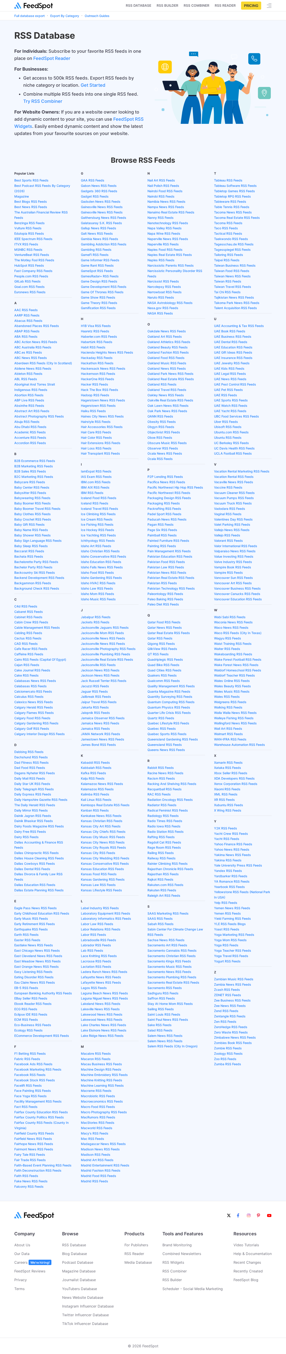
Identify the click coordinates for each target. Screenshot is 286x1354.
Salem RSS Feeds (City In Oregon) (172, 1046)
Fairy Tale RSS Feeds (29, 1154)
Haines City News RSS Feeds (102, 416)
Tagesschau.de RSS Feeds (234, 244)
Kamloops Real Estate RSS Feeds (105, 805)
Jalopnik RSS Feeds (95, 713)
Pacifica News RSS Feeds (166, 482)
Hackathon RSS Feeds (97, 363)
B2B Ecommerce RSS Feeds (34, 461)
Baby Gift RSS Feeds (29, 524)
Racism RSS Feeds (161, 778)
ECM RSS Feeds (26, 1019)
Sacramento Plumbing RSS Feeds (171, 977)
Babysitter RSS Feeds (30, 493)
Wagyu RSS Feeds (227, 638)
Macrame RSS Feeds (96, 1090)
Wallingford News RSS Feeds (235, 723)
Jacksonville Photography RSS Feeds (108, 649)
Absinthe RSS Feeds (29, 405)
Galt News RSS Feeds (97, 233)
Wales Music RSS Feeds (232, 691)
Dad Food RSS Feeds (29, 768)
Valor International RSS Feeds (235, 546)
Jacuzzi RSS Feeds (95, 686)
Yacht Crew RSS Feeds (231, 833)
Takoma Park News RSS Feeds (236, 303)
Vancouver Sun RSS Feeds (233, 578)
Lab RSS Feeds (92, 950)
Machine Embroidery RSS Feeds (104, 1075)
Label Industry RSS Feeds (100, 908)
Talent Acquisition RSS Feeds (235, 308)
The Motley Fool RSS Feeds (34, 260)
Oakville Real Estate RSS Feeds (170, 400)
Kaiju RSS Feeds (93, 778)
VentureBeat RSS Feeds (31, 255)
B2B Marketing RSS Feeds (33, 466)
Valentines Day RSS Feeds (233, 519)
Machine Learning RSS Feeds (102, 1085)
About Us (22, 1245)
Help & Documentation (252, 1253)
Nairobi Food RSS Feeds (165, 191)
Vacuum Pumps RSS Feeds (234, 498)
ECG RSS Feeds (25, 1009)
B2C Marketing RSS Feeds (33, 477)
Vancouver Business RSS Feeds (237, 588)
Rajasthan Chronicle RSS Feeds (170, 869)
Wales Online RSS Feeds (232, 681)
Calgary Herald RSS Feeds (33, 707)
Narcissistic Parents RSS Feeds (170, 265)
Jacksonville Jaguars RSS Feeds (105, 627)
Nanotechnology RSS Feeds (167, 223)
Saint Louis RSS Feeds (163, 1014)
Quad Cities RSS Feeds (164, 670)
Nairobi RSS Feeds (161, 196)
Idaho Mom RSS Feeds (97, 594)
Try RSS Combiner (42, 101)
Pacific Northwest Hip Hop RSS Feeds (175, 487)
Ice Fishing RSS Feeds (97, 524)
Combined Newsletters (181, 1253)
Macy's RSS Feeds (94, 1133)
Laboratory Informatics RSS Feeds (106, 918)
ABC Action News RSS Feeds (35, 342)
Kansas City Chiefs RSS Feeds (103, 831)
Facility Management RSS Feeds (38, 1101)
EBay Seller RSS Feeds (30, 998)
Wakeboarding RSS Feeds (233, 654)
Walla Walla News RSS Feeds (235, 713)
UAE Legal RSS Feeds (230, 373)
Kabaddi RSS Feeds (95, 762)
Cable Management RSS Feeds (37, 627)
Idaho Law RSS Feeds (97, 588)
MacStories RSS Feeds (97, 1122)
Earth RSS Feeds (26, 934)
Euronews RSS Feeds (30, 292)
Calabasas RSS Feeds (30, 686)
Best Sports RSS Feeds (31, 180)
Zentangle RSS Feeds (230, 1016)
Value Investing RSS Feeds (233, 556)
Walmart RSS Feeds (228, 734)
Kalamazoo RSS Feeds (97, 789)
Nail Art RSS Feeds (161, 180)
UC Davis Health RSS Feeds (234, 448)
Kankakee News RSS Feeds (101, 816)
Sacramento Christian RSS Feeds (171, 956)
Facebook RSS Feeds (30, 1075)
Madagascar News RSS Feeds (103, 1144)
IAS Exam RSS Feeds (96, 477)
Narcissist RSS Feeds (163, 281)
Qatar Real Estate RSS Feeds (168, 633)
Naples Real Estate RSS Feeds (169, 255)
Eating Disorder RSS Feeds (34, 977)
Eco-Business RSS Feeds (32, 1025)
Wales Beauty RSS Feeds (232, 686)
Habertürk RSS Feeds (96, 342)
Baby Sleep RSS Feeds (31, 546)
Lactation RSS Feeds (96, 966)
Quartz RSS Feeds (160, 718)
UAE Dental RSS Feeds (230, 342)
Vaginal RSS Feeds (228, 514)
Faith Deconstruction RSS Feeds (37, 1170)
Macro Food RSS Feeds (98, 1107)
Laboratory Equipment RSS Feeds (105, 913)
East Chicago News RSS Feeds (37, 950)
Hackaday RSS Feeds (97, 358)
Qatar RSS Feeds (159, 638)
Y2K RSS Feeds (225, 828)
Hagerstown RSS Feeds (98, 405)
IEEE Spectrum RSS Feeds (33, 239)
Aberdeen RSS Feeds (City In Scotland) (43, 363)
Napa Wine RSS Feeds (163, 233)
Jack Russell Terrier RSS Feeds (103, 681)
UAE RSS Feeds (225, 395)
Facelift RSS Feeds (28, 1085)
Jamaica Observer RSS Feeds (103, 718)
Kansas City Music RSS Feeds (103, 837)
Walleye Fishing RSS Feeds (234, 718)
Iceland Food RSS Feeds (98, 498)
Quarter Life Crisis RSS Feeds (169, 713)
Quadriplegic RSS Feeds (165, 659)
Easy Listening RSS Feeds (33, 972)
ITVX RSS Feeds (26, 244)
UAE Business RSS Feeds (232, 336)
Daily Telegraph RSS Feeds (34, 789)
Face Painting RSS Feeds (32, 1090)
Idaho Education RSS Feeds (101, 562)
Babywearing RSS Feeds (32, 498)
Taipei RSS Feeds (227, 260)
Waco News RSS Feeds (231, 627)
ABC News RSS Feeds (30, 358)
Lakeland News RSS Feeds (100, 1004)
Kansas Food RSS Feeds (99, 874)
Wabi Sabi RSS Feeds (230, 617)
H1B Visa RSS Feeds (96, 326)
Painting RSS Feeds (161, 546)
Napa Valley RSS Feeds (164, 228)
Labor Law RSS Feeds (97, 924)
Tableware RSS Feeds (230, 201)
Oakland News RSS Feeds (166, 368)
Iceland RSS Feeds (94, 503)
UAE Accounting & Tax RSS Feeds (239, 326)
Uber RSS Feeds (226, 422)
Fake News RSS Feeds (31, 1181)
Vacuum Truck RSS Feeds (233, 503)
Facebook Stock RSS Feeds (34, 1080)
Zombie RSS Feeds (228, 1048)
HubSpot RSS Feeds (29, 265)
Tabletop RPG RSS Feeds (232, 196)
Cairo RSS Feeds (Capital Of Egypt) (40, 659)
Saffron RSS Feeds (161, 998)
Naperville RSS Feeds (163, 244)
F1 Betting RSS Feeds (30, 1053)
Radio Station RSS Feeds (165, 831)
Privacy (20, 1280)
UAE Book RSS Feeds (229, 331)
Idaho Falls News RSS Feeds (102, 567)
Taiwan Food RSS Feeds (231, 271)
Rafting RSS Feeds (161, 837)
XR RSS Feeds (224, 799)
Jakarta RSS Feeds (95, 707)
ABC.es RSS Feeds (28, 352)
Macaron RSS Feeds (96, 1059)
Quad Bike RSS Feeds (163, 665)
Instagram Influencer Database (88, 1306)
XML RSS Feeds (226, 794)
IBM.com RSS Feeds (96, 482)
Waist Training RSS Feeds (233, 643)
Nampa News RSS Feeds (165, 207)
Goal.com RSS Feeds (29, 287)
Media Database (138, 1262)
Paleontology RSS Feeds (165, 594)
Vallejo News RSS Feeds (232, 530)
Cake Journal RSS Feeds (32, 670)
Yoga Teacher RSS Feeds (232, 950)
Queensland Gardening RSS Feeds (172, 739)
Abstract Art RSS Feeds (31, 411)
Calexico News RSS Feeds (33, 702)
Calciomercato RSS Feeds (33, 691)
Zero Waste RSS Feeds (231, 1032)
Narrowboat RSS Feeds (164, 292)
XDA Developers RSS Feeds (234, 778)
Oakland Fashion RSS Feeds (168, 352)
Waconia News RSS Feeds (233, 622)
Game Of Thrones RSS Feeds (102, 292)
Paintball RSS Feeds (162, 535)
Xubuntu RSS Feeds (228, 805)
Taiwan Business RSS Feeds (235, 265)
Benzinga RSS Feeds (29, 223)
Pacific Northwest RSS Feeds (168, 493)
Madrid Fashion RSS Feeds (100, 1170)
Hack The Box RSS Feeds (99, 390)
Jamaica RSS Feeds (95, 728)
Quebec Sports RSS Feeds (167, 734)
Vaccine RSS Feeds (228, 487)
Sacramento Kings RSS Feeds (169, 961)
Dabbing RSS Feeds (29, 752)
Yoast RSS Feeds (226, 929)
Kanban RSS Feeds (95, 810)
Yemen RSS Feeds (227, 913)
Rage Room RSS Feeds (164, 847)
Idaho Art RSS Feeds (96, 546)
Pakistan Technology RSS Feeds (171, 588)
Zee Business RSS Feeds (232, 1000)
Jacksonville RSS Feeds (98, 665)
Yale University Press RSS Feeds (238, 865)
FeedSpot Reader (51, 58)
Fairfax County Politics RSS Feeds (39, 1117)
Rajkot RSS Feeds (160, 879)
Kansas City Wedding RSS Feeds (105, 858)
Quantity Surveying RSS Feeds (169, 696)
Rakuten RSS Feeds (161, 890)
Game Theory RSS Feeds (99, 303)
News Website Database (82, 1297)
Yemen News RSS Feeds (232, 908)
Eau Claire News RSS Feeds (34, 982)
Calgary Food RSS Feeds (32, 718)
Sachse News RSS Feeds (166, 940)
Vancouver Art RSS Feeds (233, 583)
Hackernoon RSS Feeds (98, 373)
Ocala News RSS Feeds (164, 453)
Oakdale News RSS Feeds (166, 331)
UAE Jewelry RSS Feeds (232, 363)
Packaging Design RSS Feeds (169, 498)
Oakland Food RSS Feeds (166, 358)
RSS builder (167, 5)
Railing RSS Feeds (160, 853)
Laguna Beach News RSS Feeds (104, 993)
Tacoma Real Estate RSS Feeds (237, 217)
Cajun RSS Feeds (26, 665)
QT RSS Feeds (158, 654)
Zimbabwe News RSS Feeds (235, 1037)
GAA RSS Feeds (92, 180)
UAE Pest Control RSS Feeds (235, 384)
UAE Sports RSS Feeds (231, 400)
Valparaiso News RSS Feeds (235, 551)
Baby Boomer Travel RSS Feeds (37, 508)
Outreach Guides (97, 16)
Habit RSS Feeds (93, 347)
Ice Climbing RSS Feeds (98, 514)
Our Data (21, 1253)
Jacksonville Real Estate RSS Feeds (107, 659)
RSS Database (74, 1245)
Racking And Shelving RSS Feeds (171, 784)
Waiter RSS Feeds (227, 649)
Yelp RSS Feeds (225, 903)
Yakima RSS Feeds (228, 860)
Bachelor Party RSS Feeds (33, 567)
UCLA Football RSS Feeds (233, 453)
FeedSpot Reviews (29, 1271)
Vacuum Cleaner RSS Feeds (234, 493)
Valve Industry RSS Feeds (233, 562)
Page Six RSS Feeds (162, 530)
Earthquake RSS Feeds (31, 929)
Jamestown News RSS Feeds (102, 739)
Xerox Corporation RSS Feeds (235, 784)
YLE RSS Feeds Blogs (230, 924)
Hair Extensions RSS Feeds (100, 443)
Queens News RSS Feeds (166, 750)
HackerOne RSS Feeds (97, 379)
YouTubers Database (79, 1289)
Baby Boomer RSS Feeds (32, 503)
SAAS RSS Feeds (160, 918)
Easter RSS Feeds (27, 940)
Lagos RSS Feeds (94, 988)
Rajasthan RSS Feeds (163, 874)
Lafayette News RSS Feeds (101, 977)
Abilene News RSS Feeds (32, 368)
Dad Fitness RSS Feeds (31, 762)
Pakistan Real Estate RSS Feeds (170, 578)
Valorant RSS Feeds (228, 540)
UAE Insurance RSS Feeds (233, 358)
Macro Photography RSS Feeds (104, 1112)
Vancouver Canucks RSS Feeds (237, 594)
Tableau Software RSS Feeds (235, 186)
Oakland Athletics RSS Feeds (168, 342)
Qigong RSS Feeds (161, 643)
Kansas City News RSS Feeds (103, 842)
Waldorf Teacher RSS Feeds (234, 675)
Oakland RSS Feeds (162, 384)
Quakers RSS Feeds (162, 675)
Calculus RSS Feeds (29, 696)
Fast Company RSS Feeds (33, 271)
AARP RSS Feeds (27, 315)
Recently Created (248, 1271)
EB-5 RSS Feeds (26, 988)
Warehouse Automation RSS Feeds (239, 745)
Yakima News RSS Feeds (232, 855)
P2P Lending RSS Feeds (165, 477)
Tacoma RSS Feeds (228, 223)
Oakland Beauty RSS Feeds (167, 347)
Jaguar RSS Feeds (94, 691)
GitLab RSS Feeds (27, 281)
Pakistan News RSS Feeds (166, 572)
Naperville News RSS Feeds (167, 239)
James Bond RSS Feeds (98, 745)
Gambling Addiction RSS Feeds (103, 244)
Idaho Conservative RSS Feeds (103, 556)
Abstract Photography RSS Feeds (39, 416)
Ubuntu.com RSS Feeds (231, 432)
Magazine (21, 196)
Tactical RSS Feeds (228, 233)
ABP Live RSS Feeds (29, 400)
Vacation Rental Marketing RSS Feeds (241, 471)
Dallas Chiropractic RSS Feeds (36, 853)
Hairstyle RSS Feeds (96, 422)
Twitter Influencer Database (85, 1315)
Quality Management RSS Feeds (171, 686)
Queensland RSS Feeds (164, 745)
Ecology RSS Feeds (28, 1030)
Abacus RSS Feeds (28, 321)
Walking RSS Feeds (228, 707)
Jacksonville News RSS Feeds (103, 638)
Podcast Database (77, 1262)
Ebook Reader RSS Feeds (33, 1004)
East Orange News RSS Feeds (36, 966)
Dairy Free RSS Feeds (30, 831)
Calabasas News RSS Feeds (35, 681)
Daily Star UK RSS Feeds (32, 784)
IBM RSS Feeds (92, 493)
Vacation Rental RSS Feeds (234, 477)
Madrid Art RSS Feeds (97, 1160)
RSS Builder (172, 1280)
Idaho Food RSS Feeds (97, 572)
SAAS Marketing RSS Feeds (168, 913)
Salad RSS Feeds (159, 1030)
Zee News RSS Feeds (230, 1006)
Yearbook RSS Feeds (229, 887)
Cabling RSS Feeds (28, 633)
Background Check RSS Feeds (36, 588)
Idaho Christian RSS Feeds (100, 551)
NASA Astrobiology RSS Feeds (170, 303)
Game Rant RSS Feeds (97, 265)
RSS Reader (225, 5)
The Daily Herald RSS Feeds (34, 805)
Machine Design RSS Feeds (101, 1069)
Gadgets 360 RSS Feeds (99, 191)
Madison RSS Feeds (95, 1154)
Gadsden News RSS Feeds (100, 201)
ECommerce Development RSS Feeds (41, 1036)
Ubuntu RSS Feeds (228, 437)
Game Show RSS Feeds (98, 297)
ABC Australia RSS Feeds (32, 347)
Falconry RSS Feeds (29, 1186)
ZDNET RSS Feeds (227, 995)
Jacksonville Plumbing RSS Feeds (105, 654)
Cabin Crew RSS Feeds (31, 622)
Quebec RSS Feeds (161, 728)
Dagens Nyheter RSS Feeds (34, 773)
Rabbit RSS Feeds (160, 768)
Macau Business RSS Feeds (101, 1064)
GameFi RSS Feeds (95, 255)
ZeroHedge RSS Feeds (230, 1027)
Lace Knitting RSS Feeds (99, 956)
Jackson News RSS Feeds (100, 670)
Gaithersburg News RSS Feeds (103, 217)
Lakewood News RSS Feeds (101, 1014)
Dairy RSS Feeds (26, 837)
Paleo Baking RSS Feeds (165, 599)
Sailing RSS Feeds (160, 1009)
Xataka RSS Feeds (227, 768)
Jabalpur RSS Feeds (96, 617)
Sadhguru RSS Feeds (163, 993)
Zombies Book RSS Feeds (233, 1043)
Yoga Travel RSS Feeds (231, 956)
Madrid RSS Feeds (94, 1181)
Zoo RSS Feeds (225, 1059)
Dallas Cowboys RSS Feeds (34, 863)
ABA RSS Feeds (26, 336)
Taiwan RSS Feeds (227, 281)
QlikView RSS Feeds (162, 649)
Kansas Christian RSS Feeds (101, 821)
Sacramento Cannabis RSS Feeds (172, 950)
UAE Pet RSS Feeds (228, 390)
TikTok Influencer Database (85, 1323)
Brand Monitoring (177, 1245)
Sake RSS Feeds (159, 1025)
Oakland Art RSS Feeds (164, 336)
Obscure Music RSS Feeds (167, 443)
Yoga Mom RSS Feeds (230, 940)
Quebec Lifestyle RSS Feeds (168, 723)
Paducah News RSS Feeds (167, 519)
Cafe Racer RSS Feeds (30, 649)
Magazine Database (79, 1271)
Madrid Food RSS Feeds (98, 1176)
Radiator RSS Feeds (162, 805)
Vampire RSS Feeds (228, 572)
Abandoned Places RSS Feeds (36, 326)
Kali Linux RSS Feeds (96, 799)
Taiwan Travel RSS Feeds (232, 287)
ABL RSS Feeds (25, 379)
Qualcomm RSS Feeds (163, 681)
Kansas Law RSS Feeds (98, 885)
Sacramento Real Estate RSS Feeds (173, 982)
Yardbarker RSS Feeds (230, 876)
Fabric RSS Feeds (27, 1059)
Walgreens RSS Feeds (230, 702)
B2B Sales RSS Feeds (30, 471)
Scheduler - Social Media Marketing (192, 1289)
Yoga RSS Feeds (226, 945)
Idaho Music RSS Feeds (98, 599)
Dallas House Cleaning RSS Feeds (39, 858)
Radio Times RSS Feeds (164, 821)
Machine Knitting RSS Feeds (101, 1080)
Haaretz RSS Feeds (95, 331)
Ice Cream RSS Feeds (97, 519)
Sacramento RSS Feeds (164, 988)
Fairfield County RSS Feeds (34, 1133)
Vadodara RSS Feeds (229, 508)
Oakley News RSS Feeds (165, 395)
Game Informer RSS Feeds (100, 260)
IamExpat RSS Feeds (96, 471)
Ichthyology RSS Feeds (98, 540)
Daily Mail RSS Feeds (29, 778)
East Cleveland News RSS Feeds (38, 956)
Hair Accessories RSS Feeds (102, 427)
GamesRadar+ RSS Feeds (100, 276)
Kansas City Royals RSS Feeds (103, 847)
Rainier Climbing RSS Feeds (167, 863)
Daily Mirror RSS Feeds (31, 810)
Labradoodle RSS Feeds (98, 940)
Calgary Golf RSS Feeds (31, 728)
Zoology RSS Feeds (228, 1053)
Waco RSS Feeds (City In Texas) (237, 633)
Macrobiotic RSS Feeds (98, 1096)
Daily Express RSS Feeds (32, 794)
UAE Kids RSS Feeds (229, 368)
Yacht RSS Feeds (226, 839)
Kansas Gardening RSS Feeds (103, 879)
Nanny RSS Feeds (160, 217)
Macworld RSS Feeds (96, 1128)
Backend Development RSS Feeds (39, 578)
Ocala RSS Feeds (160, 459)
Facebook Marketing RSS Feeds (37, 1069)
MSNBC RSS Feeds (28, 249)
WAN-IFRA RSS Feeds (230, 739)
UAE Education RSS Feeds (233, 347)
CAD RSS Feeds (26, 643)
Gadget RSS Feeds (95, 196)
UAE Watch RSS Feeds (230, 405)
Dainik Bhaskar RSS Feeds (33, 821)
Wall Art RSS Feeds (228, 728)
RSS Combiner (196, 5)
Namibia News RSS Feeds (166, 201)
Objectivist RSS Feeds (163, 432)
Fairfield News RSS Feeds (33, 1139)
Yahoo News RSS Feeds (231, 849)
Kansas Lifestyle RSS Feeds (101, 890)
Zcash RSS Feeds (227, 989)
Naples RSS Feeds (161, 260)
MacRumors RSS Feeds (98, 1117)
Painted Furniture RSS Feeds (168, 540)
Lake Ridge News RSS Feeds (102, 1036)
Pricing (251, 5)
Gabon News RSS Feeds (99, 186)
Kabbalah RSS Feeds (96, 768)
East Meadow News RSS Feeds (37, 961)
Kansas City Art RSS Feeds (101, 826)
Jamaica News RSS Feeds (100, 723)
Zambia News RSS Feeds (232, 984)
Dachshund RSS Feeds (31, 757)
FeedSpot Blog (245, 1280)
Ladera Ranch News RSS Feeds (104, 972)
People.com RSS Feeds (31, 276)
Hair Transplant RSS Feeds (100, 453)
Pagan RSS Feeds (160, 524)
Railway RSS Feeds (161, 858)
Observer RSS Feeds (162, 448)
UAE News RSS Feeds (230, 379)
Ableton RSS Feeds (28, 373)
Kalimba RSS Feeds (95, 794)
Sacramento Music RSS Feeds (169, 966)
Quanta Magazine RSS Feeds (168, 691)
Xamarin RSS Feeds (228, 762)
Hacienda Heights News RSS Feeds (107, 352)
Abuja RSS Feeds (27, 422)
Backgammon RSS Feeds (32, 583)
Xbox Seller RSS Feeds (230, 773)
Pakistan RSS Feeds (162, 583)
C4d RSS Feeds (25, 606)
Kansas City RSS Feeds (98, 853)
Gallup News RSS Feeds (98, 228)
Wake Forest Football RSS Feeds (237, 659)
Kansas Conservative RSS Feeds (105, 863)
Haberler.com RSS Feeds (99, 336)
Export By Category (64, 16)
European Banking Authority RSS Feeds (43, 993)
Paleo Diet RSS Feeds (163, 604)
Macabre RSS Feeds (96, 1053)
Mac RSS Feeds (92, 1139)
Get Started (93, 85)
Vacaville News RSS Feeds (233, 482)
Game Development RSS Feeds (103, 287)
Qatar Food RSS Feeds (164, 622)
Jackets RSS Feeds (95, 622)
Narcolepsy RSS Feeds (164, 287)
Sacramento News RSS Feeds (169, 972)
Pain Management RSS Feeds (169, 551)
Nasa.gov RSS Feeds (162, 308)
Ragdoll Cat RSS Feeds (164, 842)
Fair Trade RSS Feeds (30, 1160)
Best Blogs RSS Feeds (30, 201)
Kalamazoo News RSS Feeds (102, 784)
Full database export (29, 16)
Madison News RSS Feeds (100, 1149)
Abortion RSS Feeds (29, 395)
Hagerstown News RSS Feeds (103, 400)
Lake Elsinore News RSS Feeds (103, 1030)
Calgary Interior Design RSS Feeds (39, 734)
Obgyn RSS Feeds (160, 427)
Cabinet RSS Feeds (28, 617)
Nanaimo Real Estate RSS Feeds (170, 212)
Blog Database (74, 1253)
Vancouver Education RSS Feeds (238, 599)
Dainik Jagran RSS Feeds (32, 816)
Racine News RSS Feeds (165, 773)
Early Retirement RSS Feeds (34, 924)
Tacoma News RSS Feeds (233, 212)
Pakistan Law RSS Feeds (165, 567)
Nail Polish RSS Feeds (163, 186)
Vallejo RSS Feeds (227, 535)
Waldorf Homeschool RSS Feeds (237, 670)
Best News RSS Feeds (30, 207)
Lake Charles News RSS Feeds (103, 1025)
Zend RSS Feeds (226, 1011)
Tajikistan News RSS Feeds (234, 297)
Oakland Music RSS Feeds (166, 363)
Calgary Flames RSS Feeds (34, 713)
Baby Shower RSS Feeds (32, 535)
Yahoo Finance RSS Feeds (233, 844)
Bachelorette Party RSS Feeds (36, 562)
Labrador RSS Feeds (96, 945)
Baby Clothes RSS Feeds (32, 514)
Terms (19, 1289)
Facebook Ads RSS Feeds (33, 1064)
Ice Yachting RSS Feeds (98, 535)
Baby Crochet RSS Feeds (32, 519)
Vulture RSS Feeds (28, 228)
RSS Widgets (173, 1262)
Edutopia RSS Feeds (29, 233)
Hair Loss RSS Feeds (96, 448)
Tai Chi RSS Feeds (227, 292)
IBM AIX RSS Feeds (95, 487)
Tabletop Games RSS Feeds (234, 191)
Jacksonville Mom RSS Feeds (102, 633)
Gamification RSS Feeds (98, 308)
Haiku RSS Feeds (93, 411)
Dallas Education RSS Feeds (34, 885)
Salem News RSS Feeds (165, 1036)
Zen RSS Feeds (225, 1021)
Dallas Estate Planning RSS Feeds (39, 890)
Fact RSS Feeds (26, 1107)
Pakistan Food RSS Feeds (166, 562)
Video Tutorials (246, 1245)
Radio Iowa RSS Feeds (164, 826)
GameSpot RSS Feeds (97, 271)
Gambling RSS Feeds (96, 249)
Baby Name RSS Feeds (31, 530)
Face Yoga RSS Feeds (30, 1096)
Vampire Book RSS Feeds (232, 567)
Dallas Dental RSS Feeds (32, 869)
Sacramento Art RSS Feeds (167, 945)
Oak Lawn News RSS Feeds (168, 405)
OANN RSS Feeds (160, 416)
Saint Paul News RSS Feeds (167, 1019)
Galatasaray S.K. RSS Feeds (101, 223)
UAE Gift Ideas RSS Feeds (233, 352)
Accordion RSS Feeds (30, 443)
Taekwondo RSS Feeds (231, 239)
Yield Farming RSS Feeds (232, 918)
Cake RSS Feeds (26, 675)
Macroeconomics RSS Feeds (102, 1101)
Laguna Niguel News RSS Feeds (104, 998)
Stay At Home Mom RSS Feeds (170, 1004)
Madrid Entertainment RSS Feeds (105, 1165)
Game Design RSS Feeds (99, 281)
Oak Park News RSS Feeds (167, 411)
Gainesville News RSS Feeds (102, 207)
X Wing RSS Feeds (227, 810)
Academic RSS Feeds (30, 432)
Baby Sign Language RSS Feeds (38, 540)
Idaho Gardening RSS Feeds (101, 578)
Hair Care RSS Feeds (96, 432)
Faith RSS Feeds (26, 1176)
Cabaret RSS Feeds (28, 612)
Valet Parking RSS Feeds (232, 524)
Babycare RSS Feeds (29, 482)
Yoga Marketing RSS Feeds (234, 934)
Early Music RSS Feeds (31, 918)
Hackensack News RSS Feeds (103, 368)
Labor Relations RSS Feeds (100, 929)
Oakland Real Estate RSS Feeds (170, 379)
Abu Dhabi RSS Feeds (30, 427)
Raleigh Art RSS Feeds (163, 895)
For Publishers (136, 1245)
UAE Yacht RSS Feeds (230, 411)
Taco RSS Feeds (226, 228)
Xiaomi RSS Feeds (227, 789)
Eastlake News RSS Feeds (33, 945)
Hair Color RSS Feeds (96, 437)
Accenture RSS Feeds (30, 437)
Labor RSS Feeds (93, 934)
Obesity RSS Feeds (161, 422)
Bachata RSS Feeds (28, 556)
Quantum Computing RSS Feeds (171, 702)
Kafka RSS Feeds (93, 773)
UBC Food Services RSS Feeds (236, 416)
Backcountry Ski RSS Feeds (34, 572)
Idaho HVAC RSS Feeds (98, 583)
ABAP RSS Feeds (27, 331)
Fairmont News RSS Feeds (33, 1149)
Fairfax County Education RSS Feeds (41, 1112)
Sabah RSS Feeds (160, 924)
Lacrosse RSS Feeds (96, 961)
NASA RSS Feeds (160, 313)
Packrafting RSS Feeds (164, 508)
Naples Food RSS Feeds (165, 249)
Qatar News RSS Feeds (164, 627)
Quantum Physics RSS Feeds (168, 707)
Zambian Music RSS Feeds (233, 979)
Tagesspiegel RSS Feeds (232, 249)
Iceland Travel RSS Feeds (99, 508)
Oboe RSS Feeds (159, 437)
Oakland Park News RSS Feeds (170, 373)
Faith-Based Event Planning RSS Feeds (43, 1165)
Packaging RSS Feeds (163, 503)
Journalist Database (79, 1280)
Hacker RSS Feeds (94, 384)
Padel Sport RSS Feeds (164, 514)
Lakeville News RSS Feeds (100, 1009)
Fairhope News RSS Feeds (33, 1144)
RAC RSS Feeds (159, 794)
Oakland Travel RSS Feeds (166, 390)
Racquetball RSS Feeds (164, 789)
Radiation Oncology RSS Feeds (170, 799)
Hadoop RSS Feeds (95, 395)
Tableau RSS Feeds (228, 180)
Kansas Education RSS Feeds (102, 869)
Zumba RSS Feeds (227, 1064)
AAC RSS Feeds (26, 310)
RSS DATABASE (138, 5)
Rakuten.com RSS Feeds (165, 885)
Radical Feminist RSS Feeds (167, 810)
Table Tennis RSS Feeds (231, 207)
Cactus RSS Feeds (28, 638)
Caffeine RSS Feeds (28, 654)
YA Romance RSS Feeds (232, 881)
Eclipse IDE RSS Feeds (30, 1014)
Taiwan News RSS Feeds (232, 276)
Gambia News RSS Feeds (99, 239)
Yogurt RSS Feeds (227, 961)
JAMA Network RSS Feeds (100, 734)
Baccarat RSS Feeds (29, 551)
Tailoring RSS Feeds (228, 255)
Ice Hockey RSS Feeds (97, 530)
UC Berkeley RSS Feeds (231, 443)
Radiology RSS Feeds (163, 816)
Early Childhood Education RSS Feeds (41, 913)
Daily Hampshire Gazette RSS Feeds (40, 799)
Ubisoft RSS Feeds (228, 427)
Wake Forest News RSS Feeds (236, 665)
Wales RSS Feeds (227, 696)
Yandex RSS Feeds (228, 871)
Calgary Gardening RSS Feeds (36, 723)
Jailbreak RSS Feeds (96, 696)
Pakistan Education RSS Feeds (169, 556)
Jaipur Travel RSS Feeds (99, 702)
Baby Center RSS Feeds (31, 487)
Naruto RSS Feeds (160, 297)
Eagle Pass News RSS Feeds (35, 908)
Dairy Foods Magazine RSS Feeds (39, 826)
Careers (32, 1262)
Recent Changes (247, 1262)
